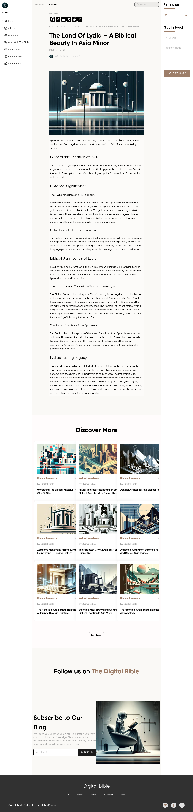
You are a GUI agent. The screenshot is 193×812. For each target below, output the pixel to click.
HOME (52, 26)
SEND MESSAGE (177, 73)
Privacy (67, 795)
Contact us (81, 795)
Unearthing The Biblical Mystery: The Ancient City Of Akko (62, 491)
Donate (122, 795)
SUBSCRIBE (87, 752)
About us (95, 795)
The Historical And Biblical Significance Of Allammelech (144, 611)
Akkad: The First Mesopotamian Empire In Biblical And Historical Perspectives (102, 491)
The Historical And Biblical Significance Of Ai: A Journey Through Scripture (62, 611)
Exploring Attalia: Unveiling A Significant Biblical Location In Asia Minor (101, 611)
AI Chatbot (109, 795)
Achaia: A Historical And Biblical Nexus (141, 490)
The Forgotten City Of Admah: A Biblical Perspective (101, 551)
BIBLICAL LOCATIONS (70, 26)
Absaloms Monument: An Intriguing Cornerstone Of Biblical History (56, 551)
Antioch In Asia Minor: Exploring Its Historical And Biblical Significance (145, 551)
